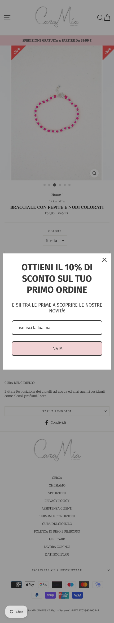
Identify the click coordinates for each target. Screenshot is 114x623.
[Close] (104, 259)
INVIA (57, 348)
